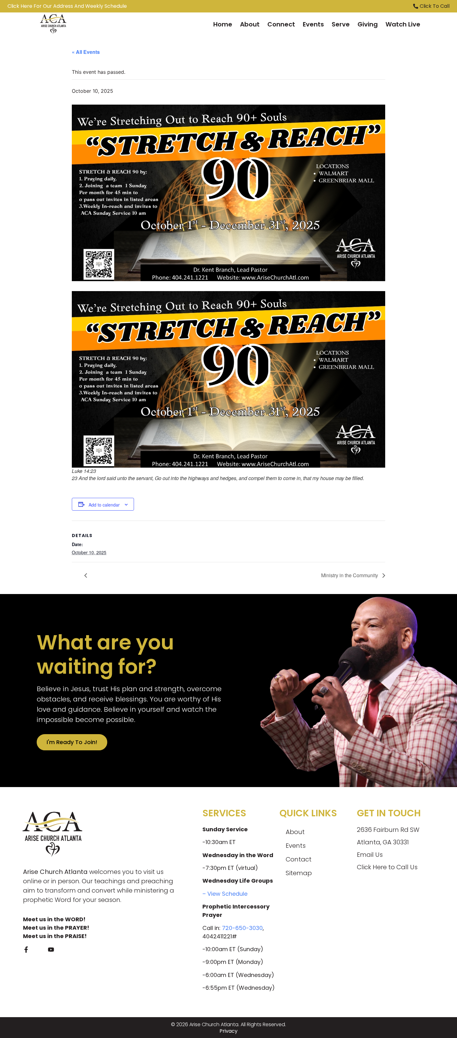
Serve (341, 24)
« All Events (86, 51)
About (250, 24)
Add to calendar (104, 505)
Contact (299, 859)
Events (313, 24)
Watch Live (402, 24)
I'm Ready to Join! (72, 742)
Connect (281, 24)
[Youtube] (51, 949)
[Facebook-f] (26, 949)
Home (222, 24)
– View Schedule (224, 894)
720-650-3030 (242, 928)
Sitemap (299, 873)
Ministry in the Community (350, 575)
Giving (368, 24)
